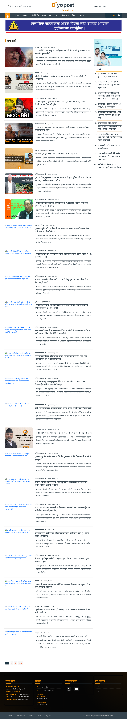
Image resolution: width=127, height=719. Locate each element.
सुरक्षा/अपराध (46, 15)
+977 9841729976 (42, 698)
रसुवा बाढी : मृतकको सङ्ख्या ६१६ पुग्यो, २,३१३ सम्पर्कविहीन (109, 105)
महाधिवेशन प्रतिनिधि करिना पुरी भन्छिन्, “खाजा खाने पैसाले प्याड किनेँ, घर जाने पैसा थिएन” (62, 611)
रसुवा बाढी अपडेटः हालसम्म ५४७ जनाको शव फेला (109, 147)
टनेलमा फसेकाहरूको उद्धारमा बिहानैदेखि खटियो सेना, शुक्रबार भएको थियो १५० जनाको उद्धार (109, 95)
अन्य (81, 15)
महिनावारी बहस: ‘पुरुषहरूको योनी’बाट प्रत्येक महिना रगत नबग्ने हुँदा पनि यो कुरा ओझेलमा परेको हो (62, 586)
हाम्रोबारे (10, 715)
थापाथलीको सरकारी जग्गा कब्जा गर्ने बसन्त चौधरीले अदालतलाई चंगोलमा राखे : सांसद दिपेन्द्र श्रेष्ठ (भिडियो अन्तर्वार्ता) (62, 332)
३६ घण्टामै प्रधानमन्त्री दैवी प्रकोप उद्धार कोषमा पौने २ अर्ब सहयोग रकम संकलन (109, 156)
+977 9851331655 (42, 704)
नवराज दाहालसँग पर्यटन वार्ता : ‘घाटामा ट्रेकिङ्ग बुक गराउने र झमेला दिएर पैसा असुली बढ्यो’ (62, 281)
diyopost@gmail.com (47, 687)
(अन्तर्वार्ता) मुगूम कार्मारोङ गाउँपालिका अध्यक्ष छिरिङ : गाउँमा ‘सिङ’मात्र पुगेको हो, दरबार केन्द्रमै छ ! (61, 204)
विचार (74, 15)
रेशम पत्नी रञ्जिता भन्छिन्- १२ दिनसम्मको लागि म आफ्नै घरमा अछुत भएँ (61, 636)
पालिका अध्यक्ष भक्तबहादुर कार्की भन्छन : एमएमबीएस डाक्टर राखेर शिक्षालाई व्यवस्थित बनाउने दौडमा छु (60, 383)
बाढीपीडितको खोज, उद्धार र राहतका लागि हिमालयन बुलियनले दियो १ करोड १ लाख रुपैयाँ (110, 126)
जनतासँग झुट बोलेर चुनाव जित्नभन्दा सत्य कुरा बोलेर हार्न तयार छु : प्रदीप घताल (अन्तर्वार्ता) (62, 534)
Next (20, 663)
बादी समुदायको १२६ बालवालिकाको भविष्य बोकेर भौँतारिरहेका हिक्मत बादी (63, 408)
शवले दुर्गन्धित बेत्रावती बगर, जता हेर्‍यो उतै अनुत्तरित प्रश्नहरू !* (109, 75)
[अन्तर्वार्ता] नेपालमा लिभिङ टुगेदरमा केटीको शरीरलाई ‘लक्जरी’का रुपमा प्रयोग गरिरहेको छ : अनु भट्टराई (61, 306)
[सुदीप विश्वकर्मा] (43, 225)
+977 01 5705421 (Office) (48, 691)
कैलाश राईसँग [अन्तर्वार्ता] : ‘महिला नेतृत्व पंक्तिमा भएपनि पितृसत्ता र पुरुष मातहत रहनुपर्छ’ (62, 560)
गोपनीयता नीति (21, 715)
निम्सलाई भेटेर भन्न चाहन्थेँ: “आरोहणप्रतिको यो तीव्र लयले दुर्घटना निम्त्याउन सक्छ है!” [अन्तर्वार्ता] (62, 52)
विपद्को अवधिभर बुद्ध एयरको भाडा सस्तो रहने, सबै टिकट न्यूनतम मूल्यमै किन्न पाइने (110, 137)
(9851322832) (25, 697)
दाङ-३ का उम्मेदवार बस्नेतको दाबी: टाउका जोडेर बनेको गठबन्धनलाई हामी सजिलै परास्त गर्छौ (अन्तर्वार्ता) (62, 509)
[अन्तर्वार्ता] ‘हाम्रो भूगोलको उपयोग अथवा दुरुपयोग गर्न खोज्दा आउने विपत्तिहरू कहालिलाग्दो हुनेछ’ (60, 103)
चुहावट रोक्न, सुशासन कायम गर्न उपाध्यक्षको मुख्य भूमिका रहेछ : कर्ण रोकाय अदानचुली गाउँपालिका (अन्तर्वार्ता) (63, 179)
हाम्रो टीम (48, 715)
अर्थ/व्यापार (63, 15)
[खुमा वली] (41, 150)
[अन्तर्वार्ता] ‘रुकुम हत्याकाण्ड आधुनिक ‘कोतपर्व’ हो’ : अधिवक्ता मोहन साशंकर (63, 433)
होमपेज (16, 15)
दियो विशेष (35, 15)
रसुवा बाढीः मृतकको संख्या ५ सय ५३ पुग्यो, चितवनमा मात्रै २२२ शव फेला (109, 115)
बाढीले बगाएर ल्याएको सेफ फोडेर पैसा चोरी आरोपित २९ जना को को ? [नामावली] (109, 84)
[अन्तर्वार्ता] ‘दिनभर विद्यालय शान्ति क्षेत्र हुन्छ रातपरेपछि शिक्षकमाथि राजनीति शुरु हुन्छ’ (63, 458)
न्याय (55, 15)
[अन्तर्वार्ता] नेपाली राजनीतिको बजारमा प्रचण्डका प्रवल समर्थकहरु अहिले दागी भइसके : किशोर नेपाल (62, 230)
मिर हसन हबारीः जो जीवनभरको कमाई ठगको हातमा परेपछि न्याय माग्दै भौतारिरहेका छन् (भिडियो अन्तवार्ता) (61, 357)
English (99, 691)
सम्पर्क (39, 715)
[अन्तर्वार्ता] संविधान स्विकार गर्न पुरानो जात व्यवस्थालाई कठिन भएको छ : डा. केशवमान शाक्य (63, 255)
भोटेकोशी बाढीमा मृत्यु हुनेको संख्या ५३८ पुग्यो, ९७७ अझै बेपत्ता (109, 166)
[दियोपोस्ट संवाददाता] (45, 98)
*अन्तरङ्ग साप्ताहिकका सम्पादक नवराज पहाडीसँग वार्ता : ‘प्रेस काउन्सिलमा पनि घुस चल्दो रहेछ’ (62, 129)
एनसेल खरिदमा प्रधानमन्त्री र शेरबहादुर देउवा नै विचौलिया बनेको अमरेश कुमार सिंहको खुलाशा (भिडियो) (61, 483)
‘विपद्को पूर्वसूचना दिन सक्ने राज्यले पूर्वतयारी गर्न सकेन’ (56, 154)
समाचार (24, 15)
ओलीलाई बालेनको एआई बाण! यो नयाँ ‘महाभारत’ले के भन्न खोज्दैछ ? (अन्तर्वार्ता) (60, 78)
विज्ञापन (31, 715)
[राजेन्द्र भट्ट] (41, 47)
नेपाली (98, 687)
